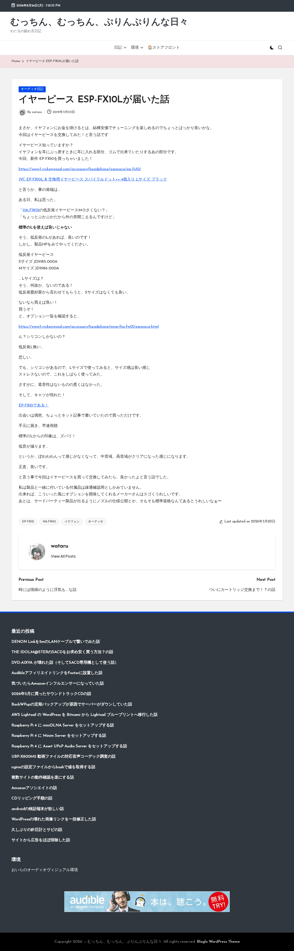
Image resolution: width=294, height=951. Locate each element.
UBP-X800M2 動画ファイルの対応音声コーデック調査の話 (63, 757)
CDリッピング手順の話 (31, 798)
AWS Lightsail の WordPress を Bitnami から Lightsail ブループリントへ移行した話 (84, 715)
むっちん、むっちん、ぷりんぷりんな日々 (99, 22)
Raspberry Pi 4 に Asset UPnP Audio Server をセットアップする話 (69, 746)
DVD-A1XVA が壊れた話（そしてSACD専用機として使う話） (65, 663)
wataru (59, 546)
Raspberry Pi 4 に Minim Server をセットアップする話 (58, 736)
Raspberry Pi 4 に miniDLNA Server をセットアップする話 (62, 725)
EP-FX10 (28, 521)
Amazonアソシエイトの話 (34, 788)
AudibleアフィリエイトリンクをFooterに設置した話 (56, 673)
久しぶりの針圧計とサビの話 (36, 830)
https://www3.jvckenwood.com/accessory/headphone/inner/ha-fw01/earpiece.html (89, 327)
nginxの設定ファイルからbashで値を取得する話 (53, 767)
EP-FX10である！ (34, 405)
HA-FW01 (31, 210)
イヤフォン (72, 521)
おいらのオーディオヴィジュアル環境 (44, 870)
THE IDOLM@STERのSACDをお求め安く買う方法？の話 (62, 652)
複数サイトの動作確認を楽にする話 (42, 777)
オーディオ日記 (32, 89)
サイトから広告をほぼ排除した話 (40, 840)
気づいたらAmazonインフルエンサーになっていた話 (57, 684)
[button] (63, 556)
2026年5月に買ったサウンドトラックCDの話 (51, 694)
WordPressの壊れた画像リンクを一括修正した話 (53, 819)
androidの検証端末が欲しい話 (37, 809)
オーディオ (95, 521)
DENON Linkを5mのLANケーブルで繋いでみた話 (55, 642)
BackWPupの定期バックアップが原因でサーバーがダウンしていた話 (71, 704)
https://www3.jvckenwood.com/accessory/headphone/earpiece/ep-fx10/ (80, 169)
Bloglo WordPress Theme (218, 942)
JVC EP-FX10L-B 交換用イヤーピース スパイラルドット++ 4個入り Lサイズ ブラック (93, 179)
